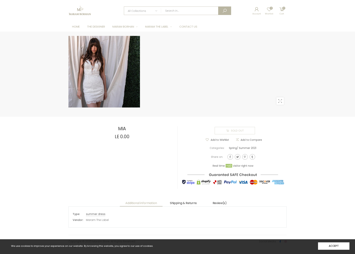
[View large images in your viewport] (280, 101)
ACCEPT (334, 246)
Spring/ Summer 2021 (242, 148)
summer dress (95, 214)
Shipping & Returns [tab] (183, 203)
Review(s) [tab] (220, 203)
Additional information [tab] (141, 203)
